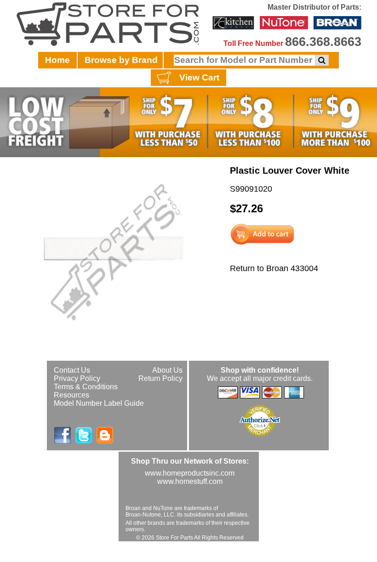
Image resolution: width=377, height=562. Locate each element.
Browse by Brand (121, 60)
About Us (167, 370)
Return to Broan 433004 (274, 268)
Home (57, 60)
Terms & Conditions (86, 387)
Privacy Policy (77, 378)
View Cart (199, 77)
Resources (71, 395)
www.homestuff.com (190, 481)
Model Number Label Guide (99, 403)
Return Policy (160, 378)
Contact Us (72, 370)
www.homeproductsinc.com (189, 473)
